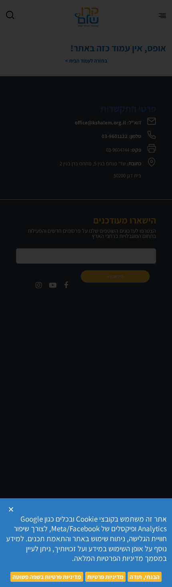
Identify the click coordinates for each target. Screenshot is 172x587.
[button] (11, 509)
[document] (86, 293)
